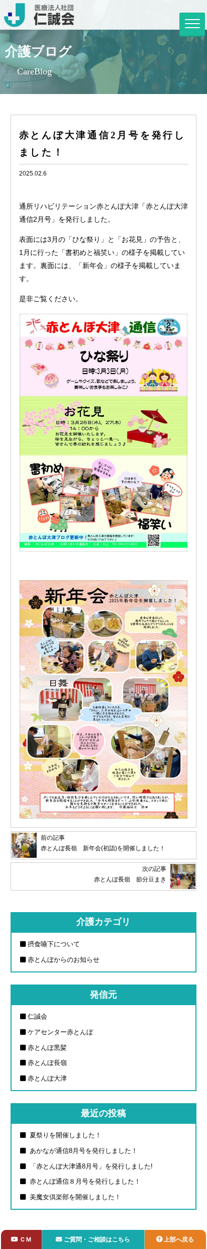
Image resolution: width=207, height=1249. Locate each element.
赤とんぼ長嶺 (47, 1062)
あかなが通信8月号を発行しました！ (83, 1150)
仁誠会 (37, 1016)
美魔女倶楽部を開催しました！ (74, 1197)
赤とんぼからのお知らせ (63, 959)
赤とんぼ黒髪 (47, 1047)
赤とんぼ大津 (47, 1078)
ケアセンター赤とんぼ (60, 1032)
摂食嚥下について (54, 944)
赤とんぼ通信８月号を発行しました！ (84, 1181)
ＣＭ (26, 1239)
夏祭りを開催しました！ (64, 1135)
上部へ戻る (179, 1239)
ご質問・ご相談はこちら (97, 1239)
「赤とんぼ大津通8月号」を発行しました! (90, 1166)
